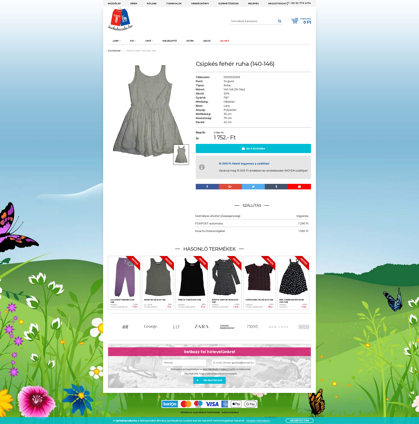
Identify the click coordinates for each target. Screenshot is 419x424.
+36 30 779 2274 (300, 3)
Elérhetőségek (229, 3)
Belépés (253, 3)
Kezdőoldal (114, 50)
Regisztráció (277, 3)
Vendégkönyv (200, 3)
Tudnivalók (174, 3)
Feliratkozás (212, 380)
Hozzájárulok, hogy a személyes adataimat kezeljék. (211, 373)
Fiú (132, 40)
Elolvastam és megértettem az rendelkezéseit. (211, 369)
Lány (116, 40)
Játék (190, 40)
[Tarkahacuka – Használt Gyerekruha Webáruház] (118, 19)
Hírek (133, 3)
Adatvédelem (230, 412)
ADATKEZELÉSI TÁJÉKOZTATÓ (219, 369)
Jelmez (224, 40)
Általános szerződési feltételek (200, 412)
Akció (207, 40)
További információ (258, 420)
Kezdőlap (114, 3)
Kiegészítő (170, 40)
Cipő (148, 40)
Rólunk (152, 3)
